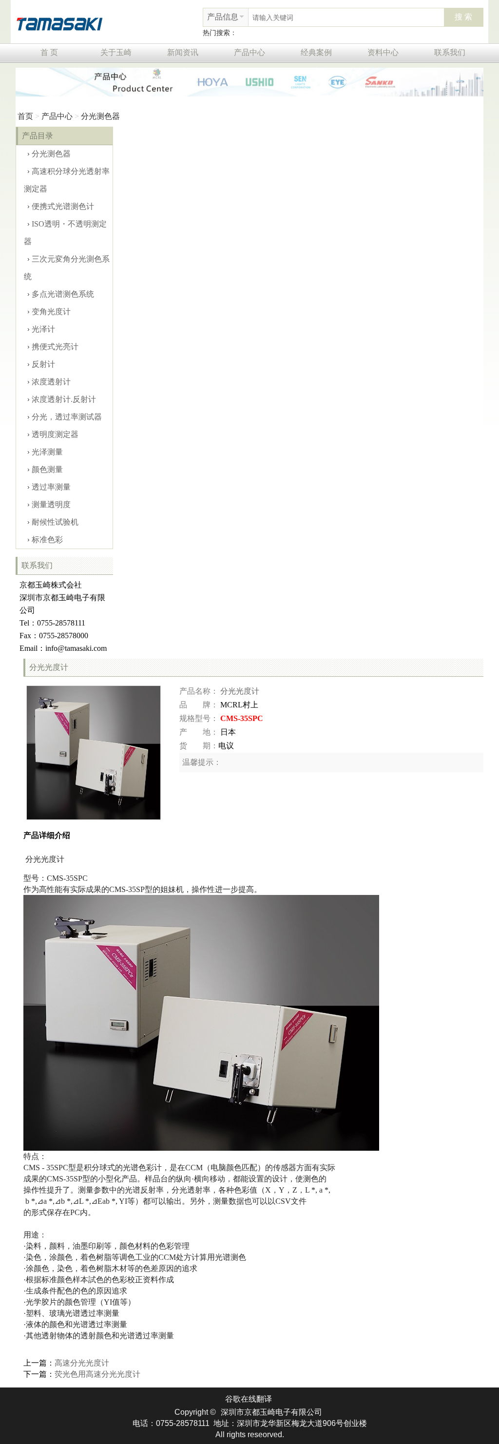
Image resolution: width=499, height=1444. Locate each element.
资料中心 (383, 52)
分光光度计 (239, 691)
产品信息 (222, 17)
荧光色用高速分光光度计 (97, 1374)
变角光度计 (51, 311)
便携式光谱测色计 (63, 206)
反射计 (43, 364)
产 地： (198, 732)
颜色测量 (47, 469)
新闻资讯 (182, 52)
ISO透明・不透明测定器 (65, 233)
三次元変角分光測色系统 (67, 268)
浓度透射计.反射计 (64, 399)
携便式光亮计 (55, 346)
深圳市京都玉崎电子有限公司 (271, 1412)
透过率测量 (51, 487)
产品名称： (198, 691)
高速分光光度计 (82, 1363)
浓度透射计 (51, 382)
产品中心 (249, 52)
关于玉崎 (116, 52)
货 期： (198, 745)
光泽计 (43, 329)
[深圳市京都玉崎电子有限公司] (59, 23)
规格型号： (198, 718)
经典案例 (316, 52)
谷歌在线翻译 (248, 1399)
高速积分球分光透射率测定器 (67, 180)
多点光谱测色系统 (63, 294)
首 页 (49, 52)
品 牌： (198, 705)
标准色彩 (47, 539)
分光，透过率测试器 (67, 417)
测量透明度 (51, 504)
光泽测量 (47, 452)
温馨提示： (201, 762)
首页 (25, 116)
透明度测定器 (55, 434)
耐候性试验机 (55, 522)
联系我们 (449, 52)
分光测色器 (100, 116)
